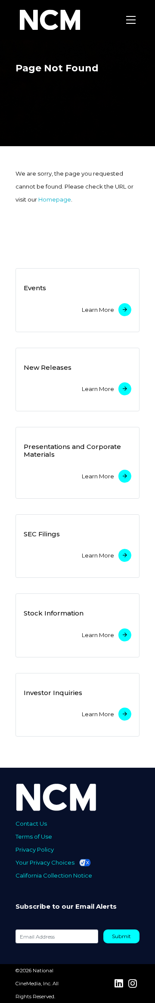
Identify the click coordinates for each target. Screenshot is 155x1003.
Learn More (98, 309)
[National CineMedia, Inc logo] (72, 797)
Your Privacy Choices (45, 862)
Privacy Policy (35, 849)
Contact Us (31, 823)
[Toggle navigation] (131, 20)
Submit (121, 936)
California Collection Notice (54, 875)
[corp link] (51, 20)
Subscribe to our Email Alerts (66, 906)
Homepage (54, 199)
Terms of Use (34, 836)
